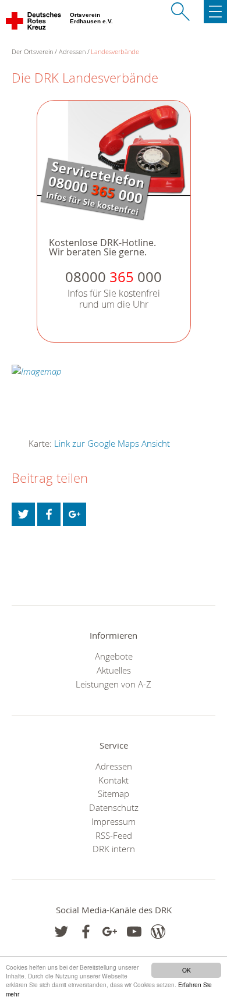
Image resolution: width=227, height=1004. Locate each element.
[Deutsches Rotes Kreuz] (34, 23)
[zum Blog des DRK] (158, 931)
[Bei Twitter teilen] (23, 514)
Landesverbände (115, 51)
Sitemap (113, 793)
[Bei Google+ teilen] (74, 514)
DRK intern (114, 849)
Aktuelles (114, 670)
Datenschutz (114, 807)
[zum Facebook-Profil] (61, 931)
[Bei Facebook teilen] (49, 514)
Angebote (114, 656)
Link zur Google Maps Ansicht (112, 443)
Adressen (72, 51)
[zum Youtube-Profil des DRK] (134, 931)
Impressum (113, 821)
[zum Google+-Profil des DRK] (109, 931)
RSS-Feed (113, 835)
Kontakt (113, 780)
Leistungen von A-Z (113, 684)
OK (186, 970)
